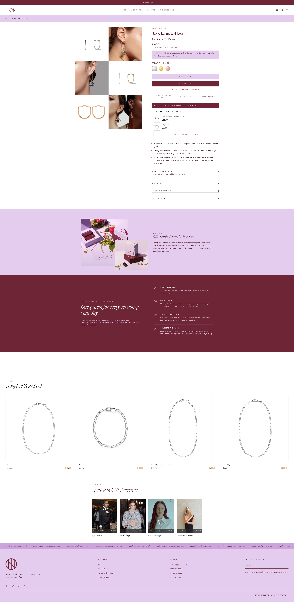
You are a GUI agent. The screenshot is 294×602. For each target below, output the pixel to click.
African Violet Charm (99, 531)
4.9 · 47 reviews (170, 39)
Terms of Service (105, 573)
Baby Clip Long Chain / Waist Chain (164, 465)
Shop (100, 565)
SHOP (124, 10)
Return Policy (176, 569)
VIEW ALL (284, 393)
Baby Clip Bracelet (86, 465)
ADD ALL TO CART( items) (185, 135)
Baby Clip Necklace (230, 465)
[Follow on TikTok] (18, 586)
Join (286, 565)
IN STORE (151, 10)
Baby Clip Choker (13, 465)
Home (7, 18)
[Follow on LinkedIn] (24, 586)
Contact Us (175, 577)
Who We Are (103, 569)
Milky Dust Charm (183, 531)
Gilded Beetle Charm (156, 531)
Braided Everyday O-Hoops (130, 531)
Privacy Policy (103, 577)
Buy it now (185, 84)
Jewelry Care (176, 573)
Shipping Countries (178, 565)
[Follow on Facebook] (7, 586)
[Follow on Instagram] (12, 586)
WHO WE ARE (137, 10)
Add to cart (185, 77)
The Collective (167, 10)
